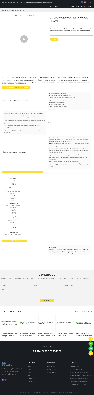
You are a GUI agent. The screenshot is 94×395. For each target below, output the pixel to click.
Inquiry (54, 39)
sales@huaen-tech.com (47, 350)
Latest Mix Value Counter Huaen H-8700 (65, 335)
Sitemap (76, 392)
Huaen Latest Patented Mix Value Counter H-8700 (28, 335)
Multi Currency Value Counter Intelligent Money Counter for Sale (84, 335)
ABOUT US (89, 311)
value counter (22, 79)
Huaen (2, 10)
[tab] (47, 74)
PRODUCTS (77, 311)
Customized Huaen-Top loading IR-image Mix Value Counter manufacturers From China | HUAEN (9, 335)
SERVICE (84, 311)
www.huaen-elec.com (57, 392)
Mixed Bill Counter (19, 87)
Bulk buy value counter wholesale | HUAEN (17, 10)
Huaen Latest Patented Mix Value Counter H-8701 (46, 335)
